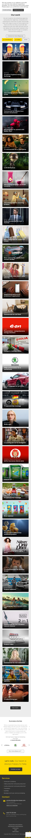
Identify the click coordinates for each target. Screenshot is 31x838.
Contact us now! (15, 768)
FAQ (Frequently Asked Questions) (15, 825)
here (27, 5)
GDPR (15, 828)
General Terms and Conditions (15, 823)
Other (25, 39)
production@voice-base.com (16, 799)
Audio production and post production (15, 785)
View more (15, 707)
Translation (7, 787)
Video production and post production (15, 782)
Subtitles (6, 789)
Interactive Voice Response (15, 36)
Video (18, 39)
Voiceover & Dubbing (10, 780)
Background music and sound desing (14, 792)
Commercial (8, 39)
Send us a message (12, 804)
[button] (2, 732)
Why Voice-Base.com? (15, 750)
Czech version (15, 830)
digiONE (25, 833)
